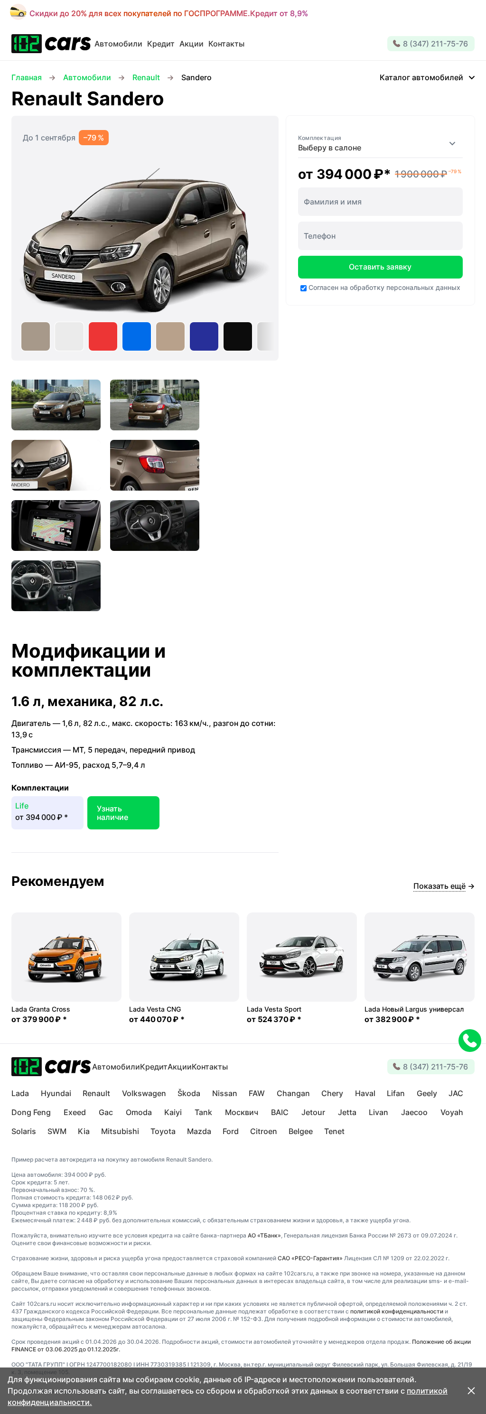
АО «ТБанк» (264, 1235)
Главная (26, 77)
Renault (146, 77)
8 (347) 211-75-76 (435, 43)
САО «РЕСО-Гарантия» (310, 1258)
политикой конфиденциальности (396, 1311)
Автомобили (87, 77)
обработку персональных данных (405, 287)
